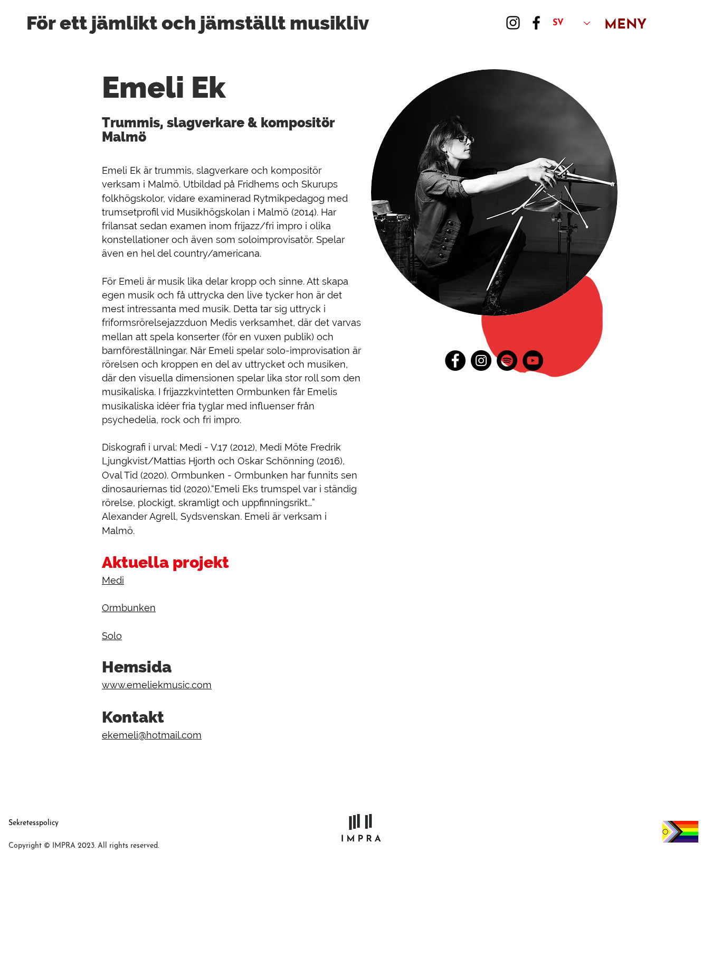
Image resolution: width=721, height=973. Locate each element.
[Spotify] (507, 360)
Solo (112, 635)
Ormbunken (129, 607)
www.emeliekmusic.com (157, 684)
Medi (113, 580)
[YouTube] (533, 360)
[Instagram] (513, 23)
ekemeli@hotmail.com (152, 735)
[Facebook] (536, 23)
